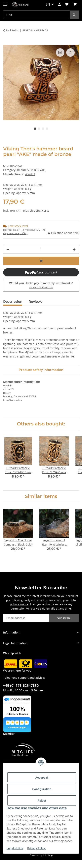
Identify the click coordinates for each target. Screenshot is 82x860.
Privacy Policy (36, 848)
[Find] (74, 15)
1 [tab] (35, 128)
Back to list (12, 30)
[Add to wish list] (70, 52)
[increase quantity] (74, 249)
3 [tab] (43, 128)
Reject (42, 800)
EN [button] (48, 4)
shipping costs (39, 210)
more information (41, 287)
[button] (59, 4)
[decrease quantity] (7, 249)
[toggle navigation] (5, 2)
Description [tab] (12, 302)
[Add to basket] (6, 43)
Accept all (42, 777)
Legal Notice (15, 848)
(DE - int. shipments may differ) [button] (24, 231)
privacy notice (19, 604)
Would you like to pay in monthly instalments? (41, 285)
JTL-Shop (48, 855)
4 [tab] (47, 128)
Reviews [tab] (35, 302)
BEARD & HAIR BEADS (31, 170)
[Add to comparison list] (60, 52)
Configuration (41, 789)
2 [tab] (39, 128)
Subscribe (64, 618)
